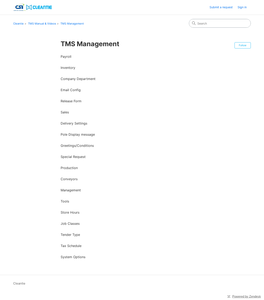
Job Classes (70, 223)
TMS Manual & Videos (42, 23)
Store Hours (70, 212)
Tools (65, 201)
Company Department (78, 79)
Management (71, 190)
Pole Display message (78, 134)
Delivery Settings (74, 123)
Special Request (73, 157)
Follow (242, 45)
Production (69, 168)
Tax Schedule (71, 246)
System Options (73, 257)
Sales (65, 112)
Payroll (66, 56)
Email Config (71, 90)
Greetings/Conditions (77, 146)
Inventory (68, 68)
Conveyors (69, 179)
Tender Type (70, 235)
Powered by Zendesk (246, 296)
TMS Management (72, 23)
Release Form (71, 101)
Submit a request (221, 7)
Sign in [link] (242, 7)
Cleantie (18, 23)
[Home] (33, 7)
